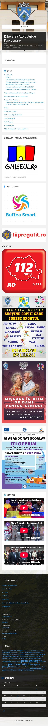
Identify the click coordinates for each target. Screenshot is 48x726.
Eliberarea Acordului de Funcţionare (21, 46)
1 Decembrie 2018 (29, 651)
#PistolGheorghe (16, 651)
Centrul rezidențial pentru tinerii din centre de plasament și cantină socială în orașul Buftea (25, 103)
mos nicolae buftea (16, 661)
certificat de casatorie (20, 656)
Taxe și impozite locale (9, 633)
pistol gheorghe (31, 661)
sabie (19, 667)
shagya (11, 669)
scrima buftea (42, 667)
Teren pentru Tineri (10, 111)
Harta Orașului (8, 122)
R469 (14, 667)
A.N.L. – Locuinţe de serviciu (13, 115)
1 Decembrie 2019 (39, 651)
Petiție (6, 108)
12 (17, 696)
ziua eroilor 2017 (11, 670)
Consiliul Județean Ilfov (9, 585)
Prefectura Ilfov (7, 589)
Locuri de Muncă (9, 118)
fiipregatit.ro (6, 606)
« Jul (3, 711)
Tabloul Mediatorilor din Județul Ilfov (16, 129)
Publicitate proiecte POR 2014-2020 (15, 96)
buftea (21, 654)
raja (17, 667)
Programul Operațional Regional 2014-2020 (20, 80)
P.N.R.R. (8, 77)
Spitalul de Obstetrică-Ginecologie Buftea (15, 603)
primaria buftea (18, 664)
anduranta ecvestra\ (37, 652)
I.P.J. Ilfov (5, 592)
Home (6, 46)
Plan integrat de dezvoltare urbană (17, 84)
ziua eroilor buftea (29, 670)
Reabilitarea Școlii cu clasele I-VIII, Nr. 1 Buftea (21, 89)
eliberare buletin (29, 658)
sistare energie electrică (19, 669)
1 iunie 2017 (15, 652)
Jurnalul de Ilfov (9, 125)
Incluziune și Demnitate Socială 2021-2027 (19, 87)
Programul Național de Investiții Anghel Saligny (19, 93)
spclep (27, 669)
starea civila (35, 668)
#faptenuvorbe (6, 651)
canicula (36, 654)
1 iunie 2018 (21, 652)
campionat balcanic (29, 654)
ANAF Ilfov (5, 596)
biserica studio (15, 654)
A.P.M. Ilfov (5, 599)
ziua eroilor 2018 (19, 670)
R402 (11, 667)
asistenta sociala (6, 654)
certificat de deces (30, 656)
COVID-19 (10, 658)
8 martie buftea (28, 652)
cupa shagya (21, 658)
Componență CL (7, 617)
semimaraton (5, 669)
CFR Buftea (38, 656)
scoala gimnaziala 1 (33, 667)
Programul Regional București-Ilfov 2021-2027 (21, 82)
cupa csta (15, 658)
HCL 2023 (5, 622)
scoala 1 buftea (24, 667)
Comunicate (6, 628)
